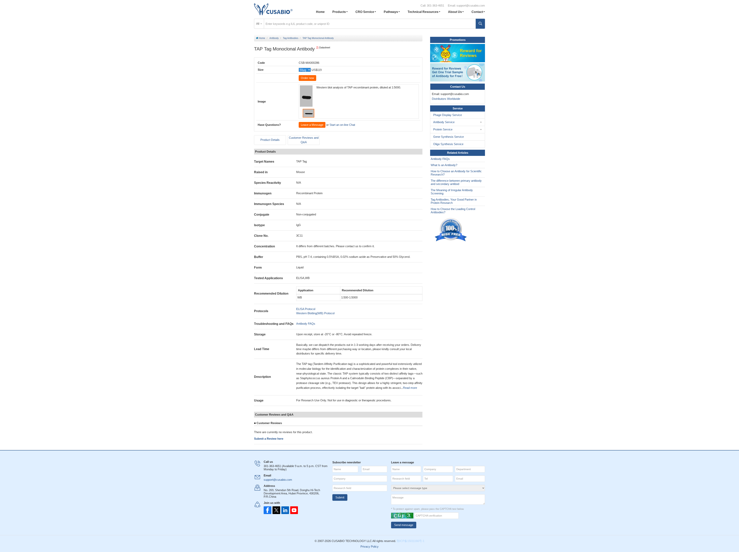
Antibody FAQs (305, 323)
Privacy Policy (369, 546)
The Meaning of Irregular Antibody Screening (452, 191)
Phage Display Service (447, 115)
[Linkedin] (284, 510)
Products (339, 11)
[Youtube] (293, 510)
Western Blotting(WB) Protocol (315, 313)
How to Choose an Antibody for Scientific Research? (456, 173)
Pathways (391, 11)
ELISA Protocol (305, 309)
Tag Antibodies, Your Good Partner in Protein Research (454, 201)
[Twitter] (276, 510)
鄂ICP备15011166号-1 (410, 541)
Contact (477, 11)
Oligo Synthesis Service (448, 144)
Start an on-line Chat (342, 124)
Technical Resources (423, 11)
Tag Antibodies (290, 38)
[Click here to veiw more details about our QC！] (451, 229)
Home (320, 11)
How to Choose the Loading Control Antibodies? (453, 210)
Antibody (274, 38)
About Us (455, 11)
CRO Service (364, 11)
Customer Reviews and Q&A (304, 140)
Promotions (458, 39)
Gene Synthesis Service (448, 136)
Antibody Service (444, 122)
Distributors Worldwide (445, 98)
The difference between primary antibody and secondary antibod (456, 182)
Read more (410, 387)
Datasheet (324, 47)
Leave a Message (312, 124)
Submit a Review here (268, 438)
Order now (307, 78)
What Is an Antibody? (444, 165)
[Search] (480, 24)
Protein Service (442, 129)
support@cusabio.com (470, 5)
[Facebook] (267, 510)
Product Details (270, 139)
